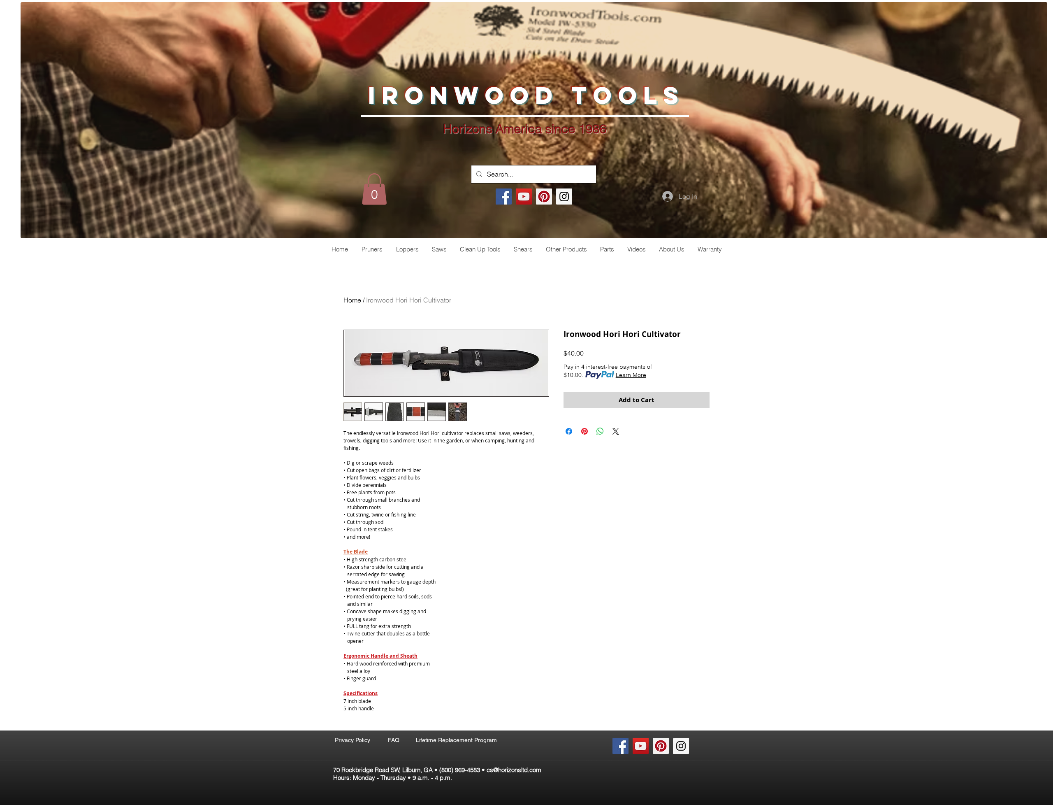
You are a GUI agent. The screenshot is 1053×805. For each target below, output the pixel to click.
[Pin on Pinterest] (584, 431)
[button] (374, 189)
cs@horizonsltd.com (514, 770)
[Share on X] (616, 431)
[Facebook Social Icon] (504, 196)
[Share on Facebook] (569, 431)
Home (352, 300)
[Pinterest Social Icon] (544, 196)
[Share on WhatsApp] (600, 431)
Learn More (631, 375)
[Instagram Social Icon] (564, 196)
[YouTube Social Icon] (524, 196)
